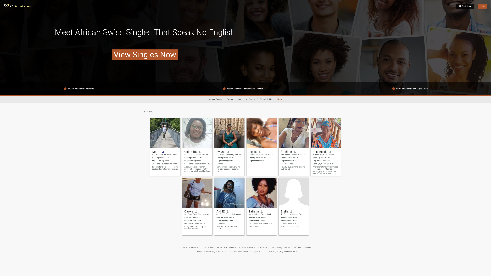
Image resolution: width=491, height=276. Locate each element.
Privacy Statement (249, 247)
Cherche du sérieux (288, 223)
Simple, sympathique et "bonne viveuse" (326, 164)
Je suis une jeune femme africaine (165, 164)
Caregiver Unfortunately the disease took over (195, 228)
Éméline (286, 152)
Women (230, 99)
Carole (188, 211)
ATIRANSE (220, 223)
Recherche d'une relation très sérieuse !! (197, 164)
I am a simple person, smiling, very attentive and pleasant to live (228, 169)
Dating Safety (276, 247)
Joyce (253, 152)
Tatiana (254, 211)
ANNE (220, 211)
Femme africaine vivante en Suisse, (262, 223)
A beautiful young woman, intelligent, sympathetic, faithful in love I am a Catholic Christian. (197, 169)
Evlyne (220, 152)
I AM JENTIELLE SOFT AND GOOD (227, 228)
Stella (284, 211)
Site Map (287, 247)
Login (482, 6)
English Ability (266, 99)
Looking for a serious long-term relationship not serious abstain (165, 168)
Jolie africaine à (287, 164)
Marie (156, 152)
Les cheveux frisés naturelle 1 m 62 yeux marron (197, 223)
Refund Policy (234, 247)
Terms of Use (221, 247)
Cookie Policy (263, 247)
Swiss (252, 99)
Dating (241, 99)
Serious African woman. (290, 227)
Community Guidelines (302, 247)
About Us (183, 247)
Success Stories (207, 247)
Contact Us (193, 247)
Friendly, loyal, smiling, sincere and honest (293, 168)
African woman (255, 227)
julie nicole (320, 152)
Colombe (190, 152)
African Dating (215, 99)
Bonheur (219, 164)
